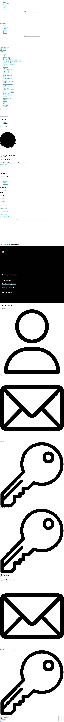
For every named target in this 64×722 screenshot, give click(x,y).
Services (5, 101)
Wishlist (5, 106)
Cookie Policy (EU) (8, 69)
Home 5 (5, 85)
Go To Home (3, 164)
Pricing (5, 96)
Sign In (2, 576)
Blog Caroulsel (7, 57)
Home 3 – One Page (8, 81)
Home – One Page (7, 75)
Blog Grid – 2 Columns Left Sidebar (12, 60)
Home (4, 122)
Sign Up (2, 721)
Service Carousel (7, 98)
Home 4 (5, 82)
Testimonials (6, 105)
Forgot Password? (4, 717)
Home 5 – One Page (8, 86)
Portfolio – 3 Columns (8, 91)
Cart (4, 65)
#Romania (2, 201)
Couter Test (6, 71)
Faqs (4, 74)
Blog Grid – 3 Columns (9, 62)
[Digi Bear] (3, 48)
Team (4, 103)
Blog (4, 55)
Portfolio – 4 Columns (8, 92)
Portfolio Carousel (7, 94)
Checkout (5, 67)
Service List (6, 99)
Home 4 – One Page (8, 84)
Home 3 (5, 79)
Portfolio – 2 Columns (8, 89)
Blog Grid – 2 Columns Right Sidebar (12, 61)
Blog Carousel (6, 58)
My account (6, 88)
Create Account (6, 575)
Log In (3, 719)
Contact (5, 68)
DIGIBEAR (6, 72)
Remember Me (5, 716)
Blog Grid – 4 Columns (9, 64)
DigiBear (6, 244)
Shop (4, 102)
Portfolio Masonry (7, 95)
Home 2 (5, 77)
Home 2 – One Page (8, 78)
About (4, 54)
